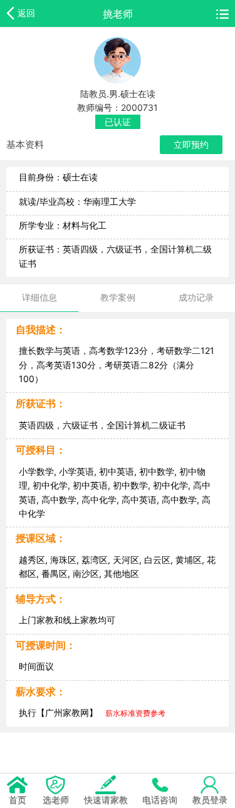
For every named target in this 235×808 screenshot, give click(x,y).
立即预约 (191, 144)
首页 (17, 799)
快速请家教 (106, 799)
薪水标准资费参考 (135, 713)
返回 (26, 13)
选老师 (56, 799)
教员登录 (209, 799)
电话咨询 (159, 799)
